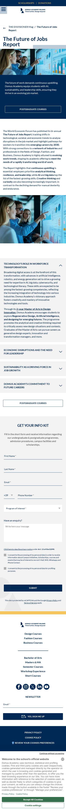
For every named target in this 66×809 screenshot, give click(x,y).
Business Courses (33, 642)
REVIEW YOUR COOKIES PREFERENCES (34, 742)
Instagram (26, 685)
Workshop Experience (33, 671)
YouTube (46, 685)
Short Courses (33, 675)
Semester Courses (33, 666)
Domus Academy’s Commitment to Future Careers (27, 385)
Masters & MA (33, 662)
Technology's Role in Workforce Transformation (26, 265)
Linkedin (40, 685)
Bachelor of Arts (33, 657)
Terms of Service (30, 603)
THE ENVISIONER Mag (21, 26)
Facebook (19, 685)
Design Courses (33, 633)
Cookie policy (33, 737)
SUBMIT (33, 588)
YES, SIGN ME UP (36, 716)
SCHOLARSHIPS (26, 3)
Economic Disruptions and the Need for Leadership (28, 351)
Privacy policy (33, 732)
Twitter (33, 685)
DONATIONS (44, 3)
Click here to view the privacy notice (18, 549)
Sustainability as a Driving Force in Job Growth (27, 368)
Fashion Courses (33, 638)
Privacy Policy (52, 600)
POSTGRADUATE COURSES (33, 109)
